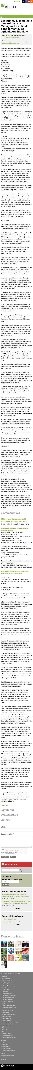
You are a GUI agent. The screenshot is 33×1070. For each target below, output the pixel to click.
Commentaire (7, 834)
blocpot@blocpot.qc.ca (7, 1055)
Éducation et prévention (9, 1037)
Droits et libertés (6, 1018)
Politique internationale (12, 37)
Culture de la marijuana (8, 995)
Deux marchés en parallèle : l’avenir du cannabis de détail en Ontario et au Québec (15, 896)
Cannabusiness (6, 988)
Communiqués (6, 1044)
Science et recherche (8, 984)
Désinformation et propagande (11, 1022)
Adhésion (3, 1059)
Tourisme (5, 991)
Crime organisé (6, 1016)
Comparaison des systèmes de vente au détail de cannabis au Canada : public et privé (16, 903)
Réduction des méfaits (9, 1007)
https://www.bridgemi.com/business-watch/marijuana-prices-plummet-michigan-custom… (16, 42)
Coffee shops (6, 989)
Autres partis (5, 1012)
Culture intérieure (8, 999)
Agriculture (5, 976)
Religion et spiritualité (8, 982)
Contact (15, 1066)
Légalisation (5, 1026)
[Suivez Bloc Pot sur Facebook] (26, 2)
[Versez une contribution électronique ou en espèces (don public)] (3, 865)
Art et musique (6, 978)
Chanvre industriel (7, 993)
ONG (3, 1031)
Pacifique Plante (6, 1033)
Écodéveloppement (7, 1001)
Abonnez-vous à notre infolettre (12, 879)
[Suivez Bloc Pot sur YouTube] (29, 2)
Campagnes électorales (8, 1014)
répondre (5, 805)
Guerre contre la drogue (9, 1024)
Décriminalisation (7, 1020)
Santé (3, 1003)
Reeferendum (6, 1046)
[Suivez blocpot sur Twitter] (23, 2)
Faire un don (11, 864)
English (17, 1)
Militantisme (5, 1028)
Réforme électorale (7, 1035)
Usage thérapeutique (9, 1005)
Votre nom (5, 819)
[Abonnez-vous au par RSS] (31, 2)
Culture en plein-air (8, 997)
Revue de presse (6, 1048)
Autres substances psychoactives (11, 986)
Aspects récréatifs (7, 980)
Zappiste (10, 35)
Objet (3, 826)
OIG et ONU (5, 1030)
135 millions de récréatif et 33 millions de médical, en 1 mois (14, 520)
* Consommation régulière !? (11, 922)
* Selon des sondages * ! (9, 919)
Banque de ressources (8, 1050)
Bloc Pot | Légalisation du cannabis (8, 5)
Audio (3, 1042)
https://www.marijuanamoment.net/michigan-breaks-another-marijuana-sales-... (15, 572)
